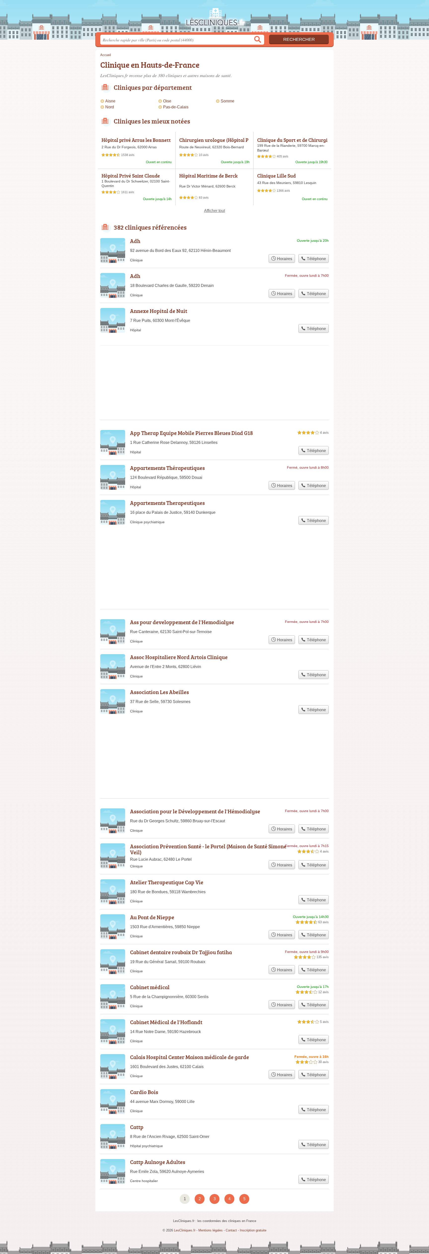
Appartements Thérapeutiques (167, 468)
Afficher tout (214, 211)
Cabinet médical (150, 987)
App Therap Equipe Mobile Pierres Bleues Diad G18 (191, 433)
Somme (227, 101)
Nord (109, 107)
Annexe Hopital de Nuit (158, 311)
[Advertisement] (214, 365)
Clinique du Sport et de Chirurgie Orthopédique (292, 142)
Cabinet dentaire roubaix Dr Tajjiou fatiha (181, 952)
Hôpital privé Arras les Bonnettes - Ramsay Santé (136, 142)
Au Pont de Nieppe (152, 917)
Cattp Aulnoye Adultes (157, 1162)
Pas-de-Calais (175, 107)
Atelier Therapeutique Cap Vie (166, 882)
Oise (167, 101)
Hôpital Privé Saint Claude (131, 175)
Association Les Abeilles (159, 692)
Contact (231, 1230)
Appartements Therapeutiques (167, 503)
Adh (135, 241)
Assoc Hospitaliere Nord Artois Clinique (179, 657)
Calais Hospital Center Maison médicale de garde (189, 1057)
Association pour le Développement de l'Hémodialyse (195, 811)
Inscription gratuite (253, 1230)
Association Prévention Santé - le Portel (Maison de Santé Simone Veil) (208, 849)
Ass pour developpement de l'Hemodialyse (182, 622)
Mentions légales (210, 1230)
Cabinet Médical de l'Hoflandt (166, 1022)
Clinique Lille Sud (276, 175)
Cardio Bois (144, 1092)
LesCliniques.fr (214, 17)
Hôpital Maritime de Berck (208, 175)
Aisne (110, 101)
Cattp (136, 1127)
